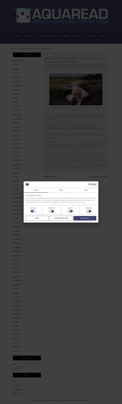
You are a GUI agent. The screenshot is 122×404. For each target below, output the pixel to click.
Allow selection (61, 218)
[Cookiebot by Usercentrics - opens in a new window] (89, 184)
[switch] (51, 211)
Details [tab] (61, 190)
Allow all (85, 218)
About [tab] (86, 190)
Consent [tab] (36, 190)
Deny (37, 218)
